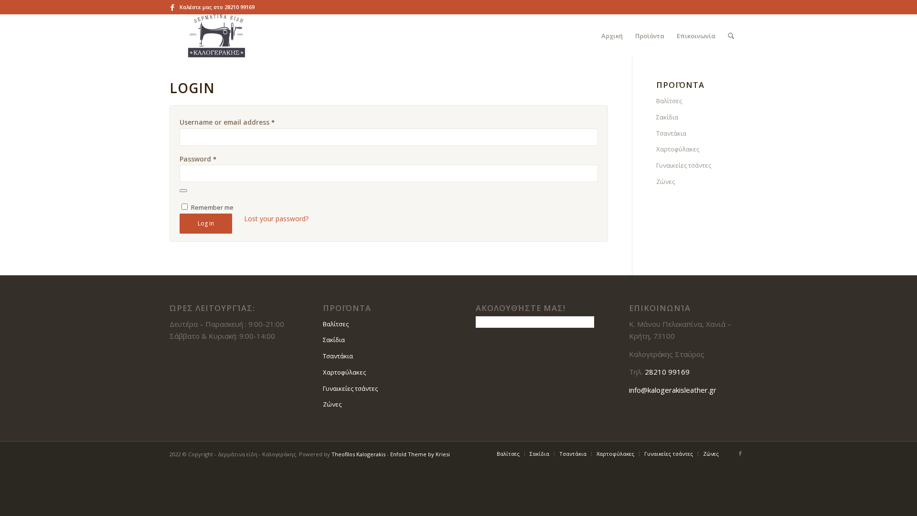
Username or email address (227, 122)
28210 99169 (239, 7)
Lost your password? (276, 218)
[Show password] (183, 190)
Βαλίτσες (669, 101)
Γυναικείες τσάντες (683, 165)
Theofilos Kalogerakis (358, 454)
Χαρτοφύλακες (677, 149)
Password (198, 158)
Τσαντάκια (671, 133)
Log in (206, 223)
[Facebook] (172, 7)
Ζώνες (665, 181)
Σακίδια (667, 117)
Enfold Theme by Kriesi (420, 454)
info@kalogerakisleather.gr (672, 390)
